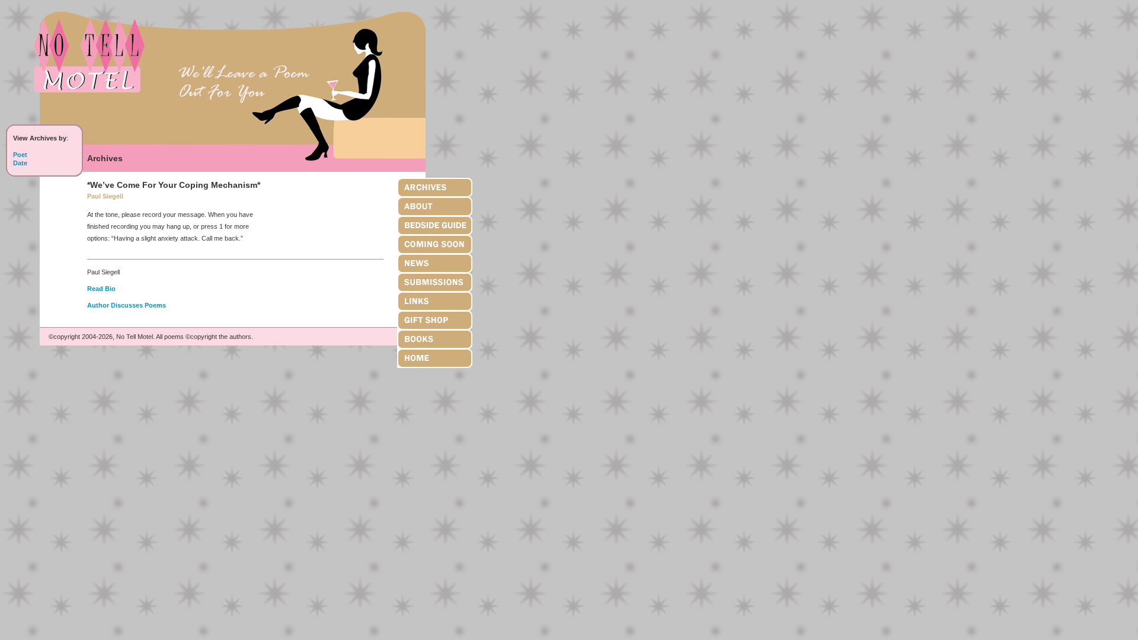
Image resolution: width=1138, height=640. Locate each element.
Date (20, 163)
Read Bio (101, 288)
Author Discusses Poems (126, 305)
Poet (20, 154)
